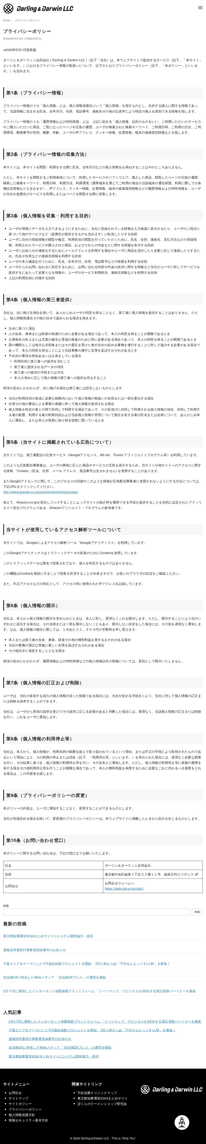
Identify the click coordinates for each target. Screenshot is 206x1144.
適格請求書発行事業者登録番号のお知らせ (34, 949)
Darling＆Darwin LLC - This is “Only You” (108, 1138)
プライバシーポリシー (27, 20)
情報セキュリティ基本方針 (28, 1120)
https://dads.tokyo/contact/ (124, 888)
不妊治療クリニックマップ (97, 1092)
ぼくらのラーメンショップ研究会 (102, 1103)
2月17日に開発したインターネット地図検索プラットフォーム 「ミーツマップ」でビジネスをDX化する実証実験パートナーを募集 (99, 991)
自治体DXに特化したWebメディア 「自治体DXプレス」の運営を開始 (54, 977)
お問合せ (15, 1092)
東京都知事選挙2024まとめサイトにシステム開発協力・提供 (48, 936)
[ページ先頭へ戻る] (184, 1122)
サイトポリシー (20, 1103)
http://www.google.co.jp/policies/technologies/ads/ (40, 492)
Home (7, 20)
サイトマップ (18, 1098)
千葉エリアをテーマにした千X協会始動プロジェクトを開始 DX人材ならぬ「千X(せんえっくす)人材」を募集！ (87, 963)
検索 (6, 905)
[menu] (200, 7)
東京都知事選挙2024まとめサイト (102, 1098)
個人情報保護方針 (22, 1114)
